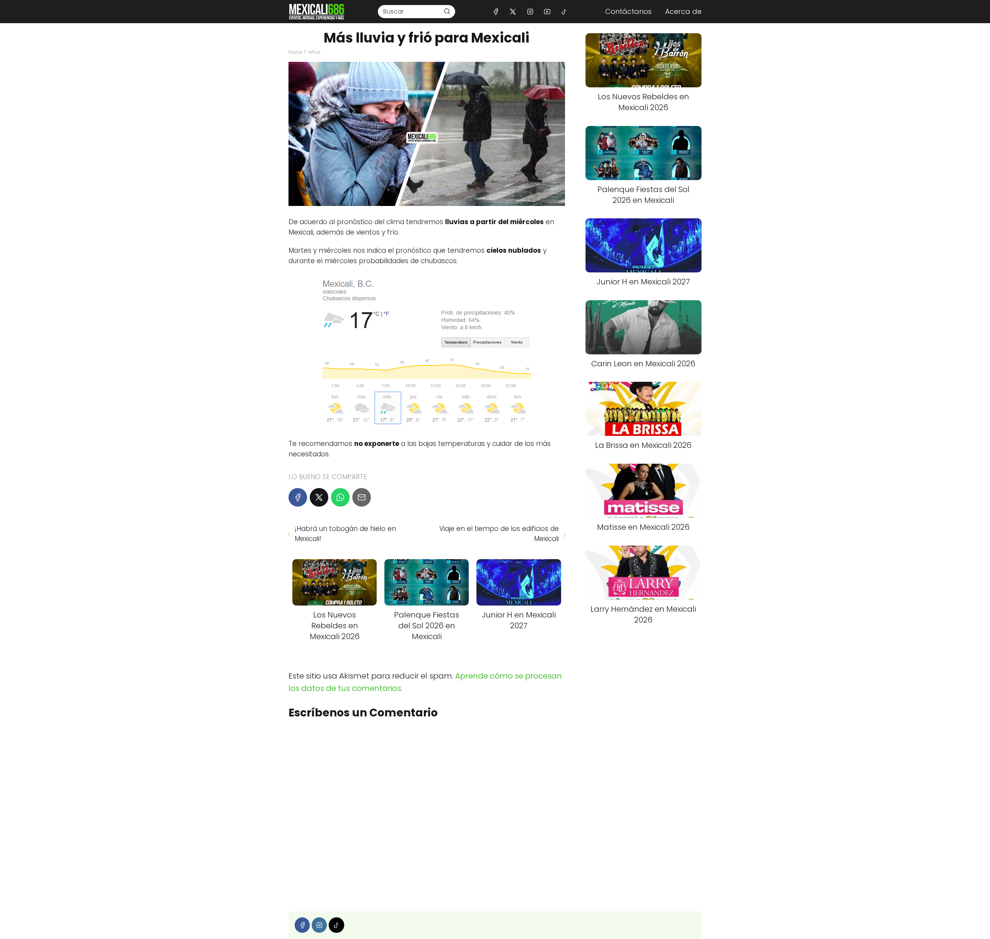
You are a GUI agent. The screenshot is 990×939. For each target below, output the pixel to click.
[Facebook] (496, 11)
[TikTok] (564, 11)
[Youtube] (547, 11)
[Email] (361, 497)
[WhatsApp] (340, 497)
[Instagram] (530, 11)
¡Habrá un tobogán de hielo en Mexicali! (345, 533)
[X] (513, 11)
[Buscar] (447, 11)
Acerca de (683, 11)
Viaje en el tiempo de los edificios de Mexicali (498, 533)
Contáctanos (628, 11)
